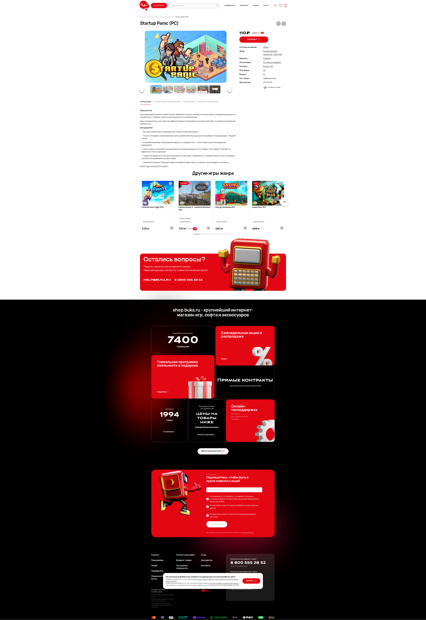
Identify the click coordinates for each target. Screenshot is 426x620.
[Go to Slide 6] (214, 89)
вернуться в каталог (211, 451)
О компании (168, 432)
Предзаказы (157, 560)
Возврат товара (183, 560)
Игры (157, 17)
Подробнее (162, 392)
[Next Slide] (229, 90)
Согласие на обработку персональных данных (223, 583)
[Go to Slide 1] (156, 89)
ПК (264, 70)
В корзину (252, 39)
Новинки (244, 5)
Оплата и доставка (205, 435)
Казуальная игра (270, 51)
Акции (256, 5)
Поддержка (157, 571)
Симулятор (267, 54)
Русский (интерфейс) (272, 62)
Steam (265, 47)
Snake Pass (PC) (259, 207)
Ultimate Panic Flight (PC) (153, 207)
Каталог (150, 17)
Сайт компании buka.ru (241, 589)
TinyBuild (267, 58)
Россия (266, 66)
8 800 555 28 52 (248, 562)
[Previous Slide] (142, 90)
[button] (185, 57)
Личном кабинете (247, 533)
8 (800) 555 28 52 (189, 279)
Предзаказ (230, 5)
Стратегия (277, 54)
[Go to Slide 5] (203, 89)
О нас (266, 5)
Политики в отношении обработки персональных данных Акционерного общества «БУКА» (234, 499)
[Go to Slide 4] (191, 89)
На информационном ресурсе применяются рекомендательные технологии (162, 605)
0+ (264, 74)
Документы (206, 560)
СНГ (271, 66)
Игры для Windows (167, 17)
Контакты (205, 566)
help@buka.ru (157, 279)
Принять (249, 581)
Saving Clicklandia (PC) (225, 207)
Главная (143, 17)
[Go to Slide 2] (167, 89)
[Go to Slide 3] (179, 89)
